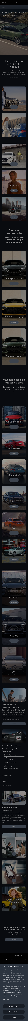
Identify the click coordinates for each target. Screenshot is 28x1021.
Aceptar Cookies (13, 1006)
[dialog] (14, 992)
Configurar (13, 1017)
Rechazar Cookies (13, 1011)
